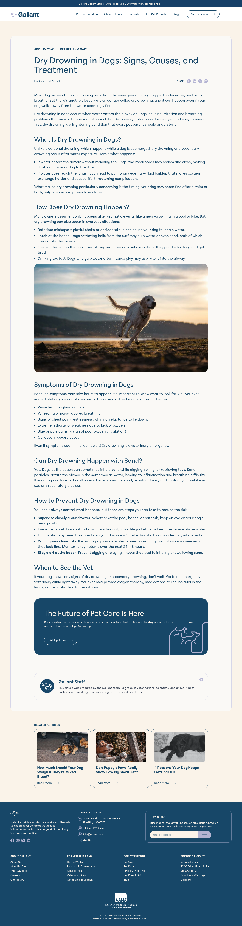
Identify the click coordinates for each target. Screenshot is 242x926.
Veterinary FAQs (76, 875)
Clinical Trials (113, 14)
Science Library (189, 861)
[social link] (12, 840)
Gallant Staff (71, 681)
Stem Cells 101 (189, 870)
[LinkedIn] (201, 679)
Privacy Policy (120, 918)
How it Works (75, 861)
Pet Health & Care (73, 49)
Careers (15, 875)
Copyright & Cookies (138, 918)
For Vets (134, 14)
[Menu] (229, 14)
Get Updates (57, 640)
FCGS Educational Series (195, 866)
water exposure (83, 154)
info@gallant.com (93, 834)
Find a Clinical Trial (134, 870)
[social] (189, 81)
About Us (15, 861)
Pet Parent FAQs (133, 875)
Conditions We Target (193, 875)
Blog (176, 14)
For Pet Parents (156, 14)
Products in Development (82, 866)
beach (133, 518)
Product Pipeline (87, 14)
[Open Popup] (204, 834)
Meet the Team (19, 866)
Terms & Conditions (102, 918)
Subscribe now (199, 14)
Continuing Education (80, 879)
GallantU (186, 879)
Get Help (88, 840)
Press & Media (18, 870)
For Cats (129, 861)
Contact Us (17, 879)
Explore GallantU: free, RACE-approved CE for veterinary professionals (119, 3)
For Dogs (129, 866)
